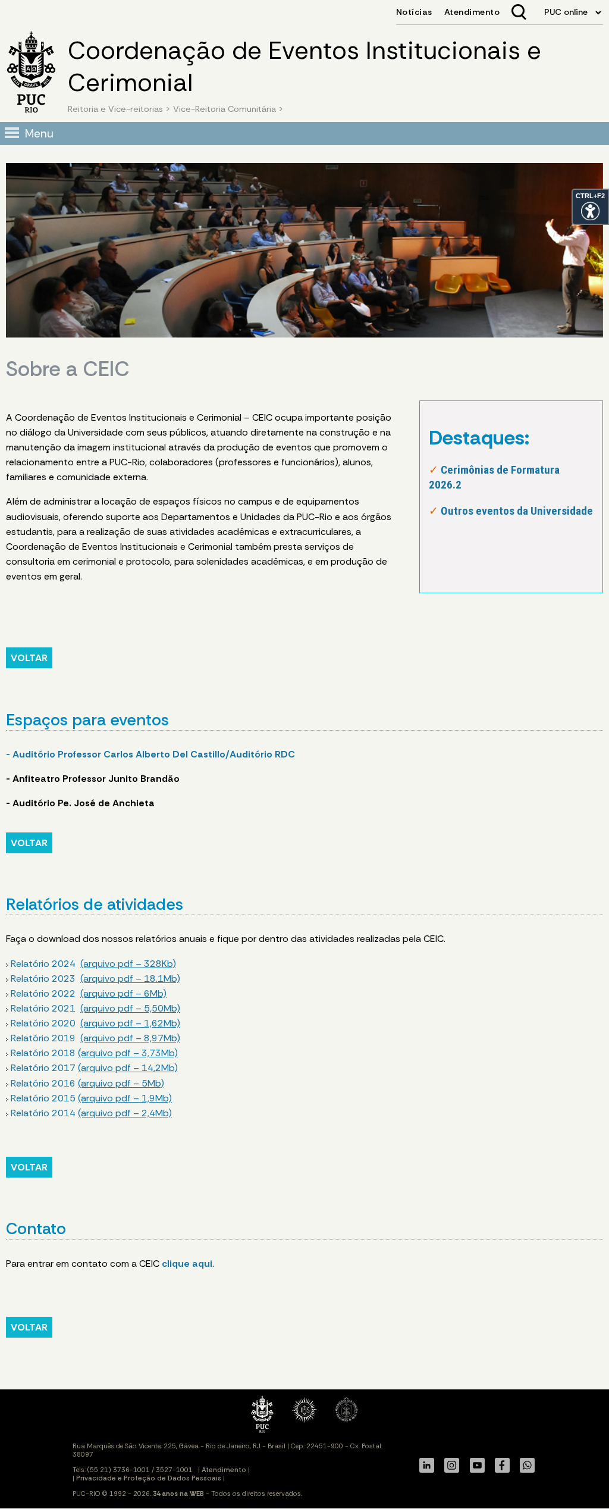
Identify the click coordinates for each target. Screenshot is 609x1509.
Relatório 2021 (95, 1008)
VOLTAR (29, 658)
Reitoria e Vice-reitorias (115, 109)
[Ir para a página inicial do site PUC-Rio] (31, 73)
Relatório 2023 (95, 978)
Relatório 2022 (89, 993)
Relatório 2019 (94, 1038)
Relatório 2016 (87, 1083)
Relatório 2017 (94, 1068)
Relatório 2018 (94, 1053)
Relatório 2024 (93, 963)
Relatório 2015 (91, 1098)
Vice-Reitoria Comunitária (224, 109)
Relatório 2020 (95, 1023)
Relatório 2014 (91, 1113)
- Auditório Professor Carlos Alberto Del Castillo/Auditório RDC (150, 754)
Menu (39, 133)
